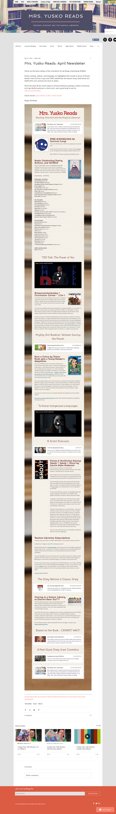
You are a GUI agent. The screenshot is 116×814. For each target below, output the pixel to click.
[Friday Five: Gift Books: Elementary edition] (58, 736)
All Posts (18, 46)
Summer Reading (30, 46)
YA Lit (52, 46)
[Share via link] (39, 710)
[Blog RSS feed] (85, 6)
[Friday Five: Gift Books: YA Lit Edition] (28, 736)
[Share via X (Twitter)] (30, 710)
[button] (98, 46)
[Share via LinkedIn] (34, 710)
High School (69, 46)
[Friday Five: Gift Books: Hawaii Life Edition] (87, 736)
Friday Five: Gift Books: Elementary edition (56, 748)
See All (98, 725)
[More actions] (90, 58)
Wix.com (43, 804)
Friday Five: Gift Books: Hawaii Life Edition (85, 748)
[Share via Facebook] (25, 710)
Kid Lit (60, 46)
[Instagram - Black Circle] (105, 40)
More (91, 46)
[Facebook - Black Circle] (110, 40)
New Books (43, 46)
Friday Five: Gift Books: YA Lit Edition (28, 748)
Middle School (81, 46)
